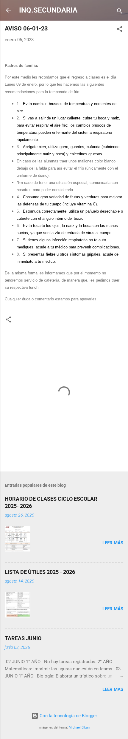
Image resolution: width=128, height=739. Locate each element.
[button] (119, 30)
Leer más (112, 543)
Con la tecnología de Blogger (67, 715)
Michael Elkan (79, 727)
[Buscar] (119, 12)
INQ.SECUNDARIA (48, 10)
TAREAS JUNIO (23, 638)
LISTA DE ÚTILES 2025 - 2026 (40, 572)
